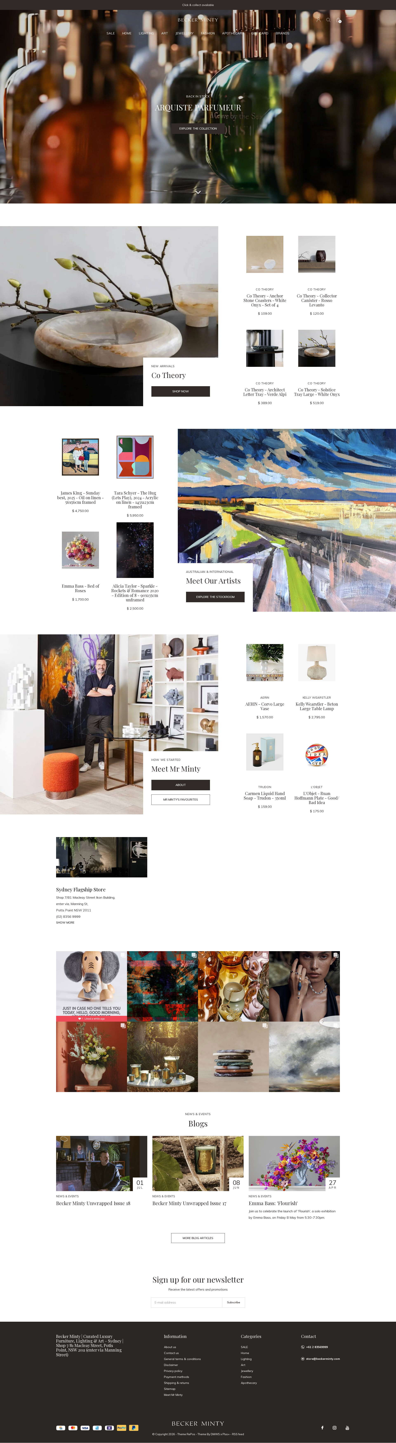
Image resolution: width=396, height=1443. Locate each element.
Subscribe (233, 1302)
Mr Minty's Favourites (180, 799)
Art (164, 33)
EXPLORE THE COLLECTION (198, 128)
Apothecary (233, 33)
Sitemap (170, 1389)
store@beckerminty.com (323, 1359)
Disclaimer (171, 1365)
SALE (111, 33)
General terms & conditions (182, 1359)
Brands (282, 33)
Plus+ (226, 1434)
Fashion (208, 33)
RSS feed (238, 1434)
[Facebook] (322, 1428)
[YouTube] (347, 1428)
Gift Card (259, 33)
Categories (251, 1336)
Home (126, 33)
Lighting (146, 33)
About (181, 785)
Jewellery (184, 33)
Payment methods (176, 1377)
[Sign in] (318, 20)
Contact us (171, 1353)
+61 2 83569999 (317, 1347)
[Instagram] (334, 1428)
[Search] (328, 20)
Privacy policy (173, 1371)
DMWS (215, 1434)
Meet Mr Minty (173, 1395)
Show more (65, 922)
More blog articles (198, 1238)
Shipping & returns (176, 1383)
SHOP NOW (180, 391)
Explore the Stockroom (215, 597)
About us (170, 1347)
